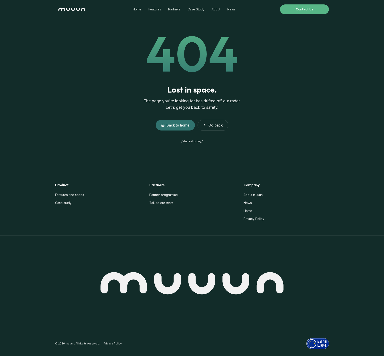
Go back (215, 125)
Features (154, 9)
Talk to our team (161, 203)
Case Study (196, 9)
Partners (174, 9)
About (216, 9)
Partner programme (163, 195)
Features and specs (69, 195)
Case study (63, 203)
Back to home (178, 125)
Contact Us (304, 9)
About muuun (253, 195)
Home (137, 9)
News (231, 9)
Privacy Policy (254, 219)
